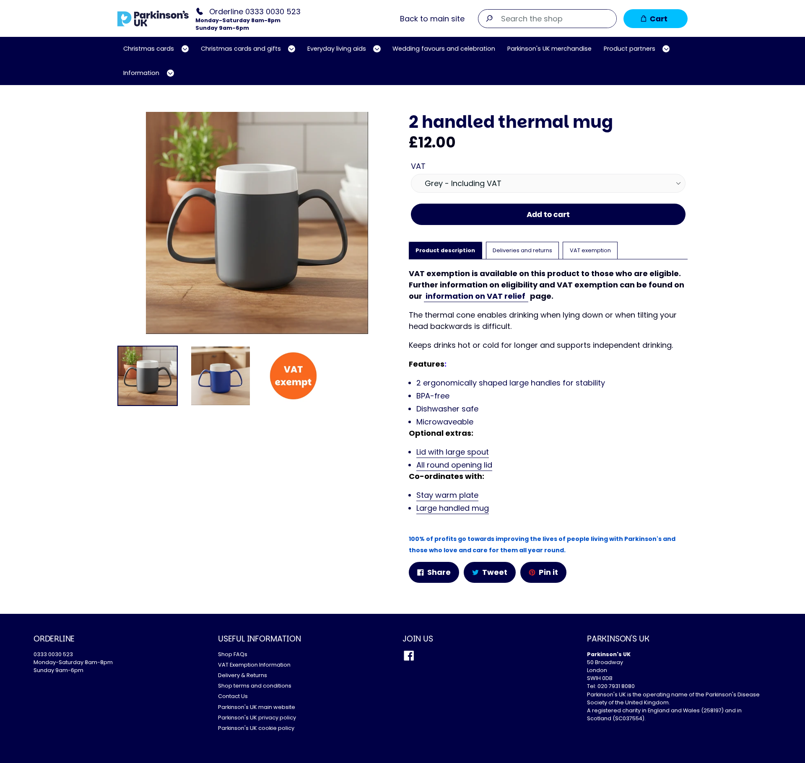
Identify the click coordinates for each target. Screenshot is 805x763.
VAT (418, 166)
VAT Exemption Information (254, 664)
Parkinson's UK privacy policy (257, 717)
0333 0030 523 (53, 654)
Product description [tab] (445, 250)
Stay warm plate (447, 495)
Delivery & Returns (242, 675)
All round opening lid (454, 465)
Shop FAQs (232, 654)
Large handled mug (452, 508)
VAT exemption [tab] (590, 250)
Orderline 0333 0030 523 (255, 11)
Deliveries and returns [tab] (522, 250)
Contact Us (233, 696)
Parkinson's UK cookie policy (256, 728)
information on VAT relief (476, 296)
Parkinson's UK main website (256, 707)
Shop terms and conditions (254, 685)
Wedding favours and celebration (443, 48)
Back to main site (432, 18)
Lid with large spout (452, 452)
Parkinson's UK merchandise (549, 48)
